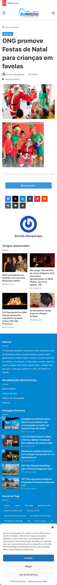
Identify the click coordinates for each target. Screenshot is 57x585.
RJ (52, 521)
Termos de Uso (9, 393)
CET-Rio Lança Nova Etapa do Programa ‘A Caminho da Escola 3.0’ (37, 482)
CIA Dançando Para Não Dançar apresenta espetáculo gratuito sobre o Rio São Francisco (14, 318)
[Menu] (3, 14)
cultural (17, 505)
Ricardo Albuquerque (15, 74)
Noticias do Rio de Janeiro (15, 516)
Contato (6, 403)
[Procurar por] (53, 14)
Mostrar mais (28, 185)
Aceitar (28, 558)
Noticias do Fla (44, 505)
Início (7, 27)
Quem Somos (8, 388)
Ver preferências (28, 574)
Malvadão (29, 505)
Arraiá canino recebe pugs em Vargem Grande (40, 313)
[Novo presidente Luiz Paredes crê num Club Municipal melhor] (14, 262)
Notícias (15, 27)
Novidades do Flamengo (40, 516)
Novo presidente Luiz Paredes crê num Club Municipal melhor (13, 278)
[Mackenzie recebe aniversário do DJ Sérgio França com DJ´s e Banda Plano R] (10, 455)
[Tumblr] (30, 199)
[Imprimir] (23, 206)
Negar (28, 566)
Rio (28, 521)
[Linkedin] (23, 199)
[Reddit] (44, 199)
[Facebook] (8, 199)
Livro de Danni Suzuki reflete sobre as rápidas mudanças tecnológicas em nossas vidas (37, 439)
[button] (52, 527)
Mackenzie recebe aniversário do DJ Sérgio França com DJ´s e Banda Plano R (37, 454)
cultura (7, 505)
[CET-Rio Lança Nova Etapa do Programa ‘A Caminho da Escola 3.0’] (10, 483)
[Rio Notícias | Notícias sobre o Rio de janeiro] (28, 12)
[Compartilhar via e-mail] (15, 206)
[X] (15, 199)
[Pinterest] (37, 199)
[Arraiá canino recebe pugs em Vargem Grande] (42, 300)
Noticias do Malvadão (13, 510)
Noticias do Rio (33, 510)
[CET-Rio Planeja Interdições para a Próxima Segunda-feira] (10, 469)
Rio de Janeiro (40, 521)
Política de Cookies (18, 581)
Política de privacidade (37, 581)
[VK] (8, 206)
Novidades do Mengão (13, 521)
